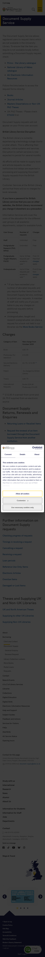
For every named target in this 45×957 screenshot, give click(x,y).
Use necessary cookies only (22, 507)
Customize (21, 501)
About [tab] (36, 454)
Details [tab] (22, 454)
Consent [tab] (8, 454)
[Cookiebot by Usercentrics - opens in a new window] (32, 447)
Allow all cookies (22, 494)
